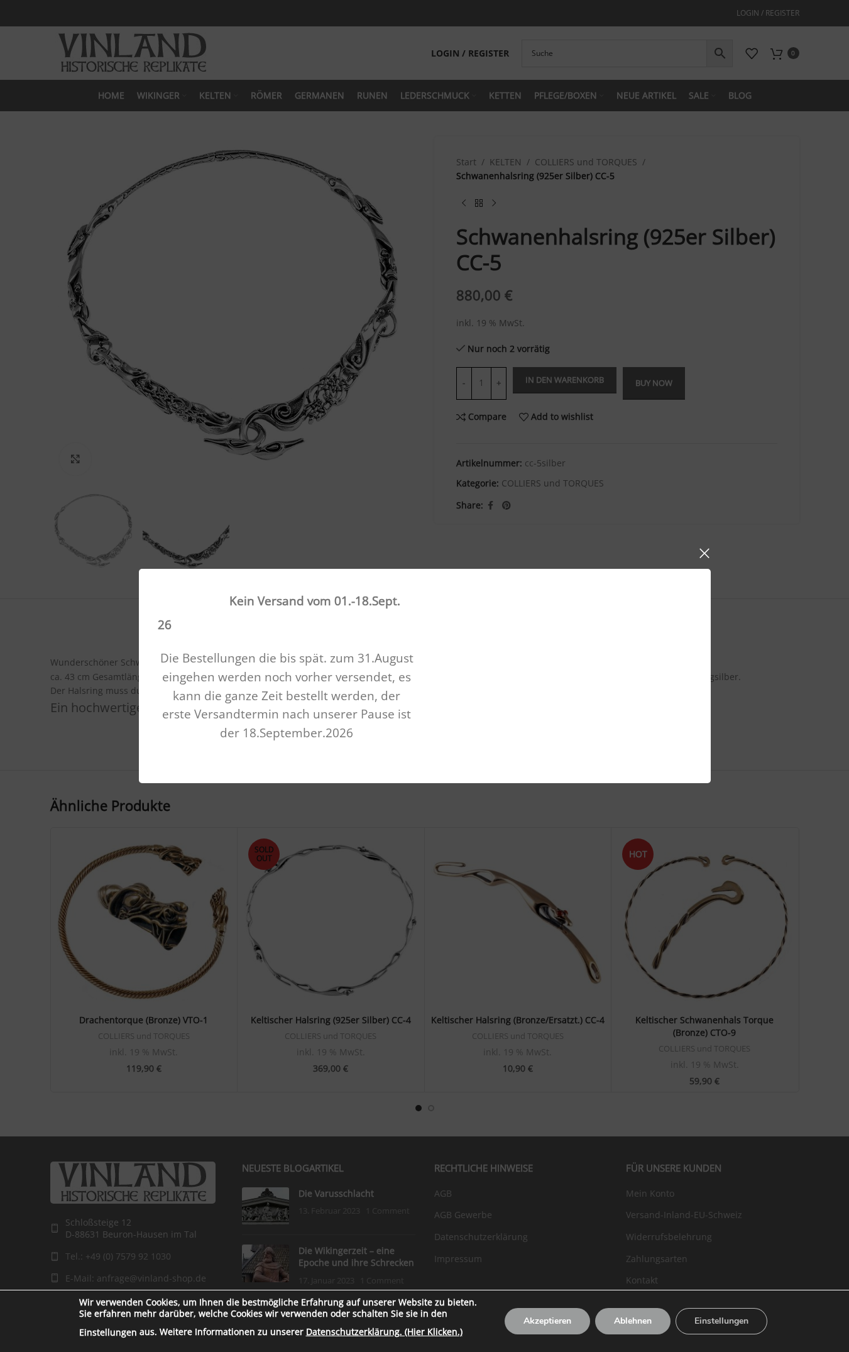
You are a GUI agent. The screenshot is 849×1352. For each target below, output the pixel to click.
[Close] (704, 553)
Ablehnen (633, 1321)
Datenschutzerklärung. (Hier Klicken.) (384, 1332)
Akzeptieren (547, 1321)
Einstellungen (108, 1332)
